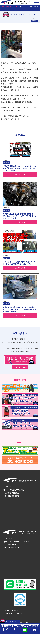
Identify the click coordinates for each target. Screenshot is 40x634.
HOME (2, 7)
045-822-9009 (21, 367)
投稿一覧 (9, 7)
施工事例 (16, 7)
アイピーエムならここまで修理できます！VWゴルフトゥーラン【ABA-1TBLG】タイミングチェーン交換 (20, 216)
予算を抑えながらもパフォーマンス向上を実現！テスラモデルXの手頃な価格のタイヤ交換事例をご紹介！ (20, 309)
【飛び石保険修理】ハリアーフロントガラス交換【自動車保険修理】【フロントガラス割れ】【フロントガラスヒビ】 (20, 168)
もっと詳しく (18, 174)
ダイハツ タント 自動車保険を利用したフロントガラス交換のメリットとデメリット (19, 262)
